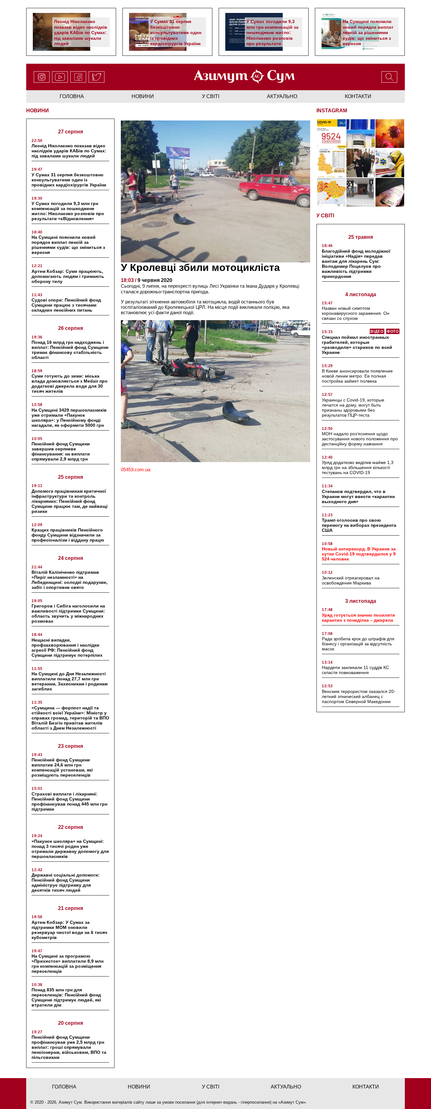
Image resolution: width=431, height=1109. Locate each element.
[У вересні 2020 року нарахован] (389, 192)
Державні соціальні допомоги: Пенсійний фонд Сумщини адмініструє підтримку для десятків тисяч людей (66, 882)
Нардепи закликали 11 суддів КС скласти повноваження (355, 670)
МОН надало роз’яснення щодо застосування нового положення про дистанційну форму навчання (360, 438)
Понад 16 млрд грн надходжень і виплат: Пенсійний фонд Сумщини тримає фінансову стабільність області (70, 350)
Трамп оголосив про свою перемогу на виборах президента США (359, 525)
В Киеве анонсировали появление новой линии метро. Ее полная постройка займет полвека (357, 376)
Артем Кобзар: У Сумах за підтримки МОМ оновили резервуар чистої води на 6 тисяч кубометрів (69, 930)
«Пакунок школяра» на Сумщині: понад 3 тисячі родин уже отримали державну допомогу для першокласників (70, 849)
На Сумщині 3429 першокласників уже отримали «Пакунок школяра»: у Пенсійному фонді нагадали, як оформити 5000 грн (69, 418)
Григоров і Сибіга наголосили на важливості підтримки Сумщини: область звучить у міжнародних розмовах (68, 613)
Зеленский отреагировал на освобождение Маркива (351, 580)
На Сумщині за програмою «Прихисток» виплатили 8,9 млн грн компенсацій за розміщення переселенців (67, 964)
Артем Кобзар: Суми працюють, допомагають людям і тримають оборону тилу (68, 276)
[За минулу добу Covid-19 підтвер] (331, 163)
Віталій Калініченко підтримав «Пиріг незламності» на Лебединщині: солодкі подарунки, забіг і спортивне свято (70, 580)
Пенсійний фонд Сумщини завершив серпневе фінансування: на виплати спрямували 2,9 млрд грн (61, 451)
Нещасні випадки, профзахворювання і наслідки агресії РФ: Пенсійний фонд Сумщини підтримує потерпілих (67, 647)
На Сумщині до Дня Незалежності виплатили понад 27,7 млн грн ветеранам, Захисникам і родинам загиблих (70, 681)
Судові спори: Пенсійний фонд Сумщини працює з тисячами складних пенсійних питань (66, 305)
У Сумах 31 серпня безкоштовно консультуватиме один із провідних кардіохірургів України (175, 32)
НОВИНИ (37, 110)
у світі (210, 96)
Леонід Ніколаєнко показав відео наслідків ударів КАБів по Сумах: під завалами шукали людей (80, 32)
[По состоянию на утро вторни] (360, 133)
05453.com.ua (135, 469)
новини (143, 96)
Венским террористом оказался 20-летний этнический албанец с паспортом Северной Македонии (358, 696)
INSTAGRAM (331, 110)
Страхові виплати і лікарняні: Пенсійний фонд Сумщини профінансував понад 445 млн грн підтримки (69, 801)
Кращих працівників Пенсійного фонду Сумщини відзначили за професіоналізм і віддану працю (68, 535)
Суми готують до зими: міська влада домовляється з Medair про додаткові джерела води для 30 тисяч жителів (70, 383)
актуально (282, 96)
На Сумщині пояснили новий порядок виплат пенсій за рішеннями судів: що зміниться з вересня (368, 32)
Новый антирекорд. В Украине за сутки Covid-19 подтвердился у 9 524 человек (359, 553)
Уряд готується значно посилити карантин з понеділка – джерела (358, 618)
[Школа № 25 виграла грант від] (360, 192)
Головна (72, 96)
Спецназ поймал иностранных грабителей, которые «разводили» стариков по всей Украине (357, 345)
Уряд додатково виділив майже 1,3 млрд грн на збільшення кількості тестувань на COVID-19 (357, 467)
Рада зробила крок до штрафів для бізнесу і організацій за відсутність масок (358, 643)
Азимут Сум (292, 1102)
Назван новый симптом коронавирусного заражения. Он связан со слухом (355, 313)
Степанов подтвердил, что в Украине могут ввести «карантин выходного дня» (358, 496)
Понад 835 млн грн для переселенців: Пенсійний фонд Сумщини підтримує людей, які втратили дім (66, 997)
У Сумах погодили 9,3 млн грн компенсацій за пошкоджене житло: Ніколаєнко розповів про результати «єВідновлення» (272, 35)
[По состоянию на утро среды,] (331, 133)
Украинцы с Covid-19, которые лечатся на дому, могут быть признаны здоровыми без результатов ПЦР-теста (353, 407)
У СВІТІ (325, 215)
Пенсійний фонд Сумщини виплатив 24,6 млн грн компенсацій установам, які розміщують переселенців (62, 767)
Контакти (358, 96)
